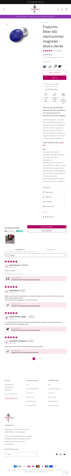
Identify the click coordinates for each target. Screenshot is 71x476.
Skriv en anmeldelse (47, 227)
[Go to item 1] (10, 239)
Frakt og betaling (31, 405)
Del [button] (46, 212)
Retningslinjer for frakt (42, 471)
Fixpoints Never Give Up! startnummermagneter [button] (25, 330)
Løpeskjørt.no (15, 469)
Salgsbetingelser (31, 401)
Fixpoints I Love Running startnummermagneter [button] (25, 306)
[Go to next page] (40, 358)
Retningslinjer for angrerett (47, 469)
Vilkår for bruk (59, 469)
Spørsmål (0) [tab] (51, 249)
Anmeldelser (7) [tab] (20, 249)
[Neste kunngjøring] (67, 2)
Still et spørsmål (47, 231)
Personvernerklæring (34, 469)
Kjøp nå (54, 78)
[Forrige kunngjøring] (4, 2)
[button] (4, 9)
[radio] (45, 66)
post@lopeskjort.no (11, 398)
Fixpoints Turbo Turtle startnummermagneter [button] (25, 352)
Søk (27, 384)
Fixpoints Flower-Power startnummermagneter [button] (25, 279)
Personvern (29, 393)
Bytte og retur (30, 397)
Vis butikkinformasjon (51, 89)
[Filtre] (7, 255)
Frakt (51, 57)
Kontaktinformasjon (32, 389)
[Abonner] (36, 454)
